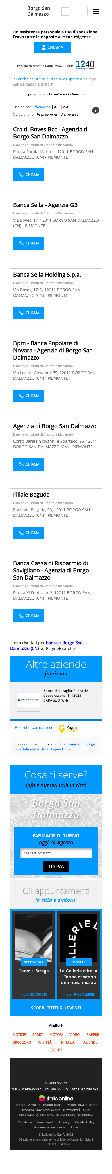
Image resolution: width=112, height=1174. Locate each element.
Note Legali (45, 1122)
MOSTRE (78, 962)
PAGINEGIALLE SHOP (82, 1105)
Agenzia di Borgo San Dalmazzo (54, 426)
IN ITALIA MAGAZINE (26, 1088)
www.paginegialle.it (72, 729)
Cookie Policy (84, 1122)
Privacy (64, 1122)
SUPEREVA (85, 1115)
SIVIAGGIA (26, 1115)
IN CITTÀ (45, 1042)
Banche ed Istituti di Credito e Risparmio (43, 145)
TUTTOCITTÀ (71, 1110)
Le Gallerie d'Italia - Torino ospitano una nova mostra (78, 976)
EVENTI (56, 1050)
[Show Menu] (96, 11)
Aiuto (74, 1127)
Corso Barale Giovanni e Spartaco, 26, (49, 441)
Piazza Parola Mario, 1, (35, 151)
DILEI (86, 1110)
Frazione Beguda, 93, (33, 509)
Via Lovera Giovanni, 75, (36, 372)
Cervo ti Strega (33, 971)
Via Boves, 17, (26, 220)
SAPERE (93, 1034)
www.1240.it (64, 66)
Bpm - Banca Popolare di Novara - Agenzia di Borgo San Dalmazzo (53, 350)
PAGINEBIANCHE (48, 1110)
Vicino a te (69, 114)
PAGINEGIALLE (54, 1105)
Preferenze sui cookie (49, 1127)
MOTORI (56, 1034)
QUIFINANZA (45, 1115)
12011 (63, 151)
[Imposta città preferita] (17, 11)
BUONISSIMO (65, 1115)
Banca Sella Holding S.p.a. (47, 274)
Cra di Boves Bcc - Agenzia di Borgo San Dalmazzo (51, 132)
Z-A (65, 106)
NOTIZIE (19, 1034)
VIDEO (74, 1034)
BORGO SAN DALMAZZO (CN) (41, 446)
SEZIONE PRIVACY (85, 1088)
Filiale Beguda (31, 494)
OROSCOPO (21, 1042)
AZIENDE (90, 1042)
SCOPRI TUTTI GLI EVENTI (56, 1007)
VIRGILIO (34, 1105)
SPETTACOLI (33, 962)
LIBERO (20, 1105)
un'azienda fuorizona (70, 94)
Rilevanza (42, 106)
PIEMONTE (58, 157)
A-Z (56, 106)
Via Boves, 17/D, (28, 289)
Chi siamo (25, 1122)
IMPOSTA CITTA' (56, 1088)
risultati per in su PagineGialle (55, 746)
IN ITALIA (67, 1042)
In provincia (47, 114)
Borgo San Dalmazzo (38, 11)
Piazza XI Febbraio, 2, (33, 592)
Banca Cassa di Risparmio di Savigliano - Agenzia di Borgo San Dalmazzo (51, 570)
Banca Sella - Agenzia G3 (45, 205)
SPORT (37, 1034)
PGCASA (28, 1110)
